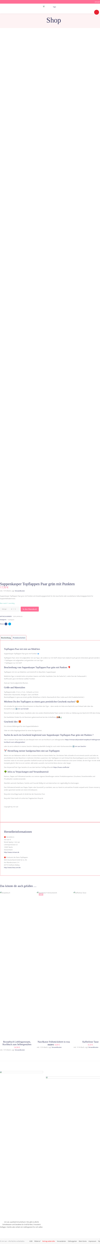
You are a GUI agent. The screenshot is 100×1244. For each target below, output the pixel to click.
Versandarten (61, 1241)
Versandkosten (20, 591)
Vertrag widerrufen (48, 1241)
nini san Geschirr (80, 746)
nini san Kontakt (23, 709)
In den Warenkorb (30, 609)
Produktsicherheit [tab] (19, 638)
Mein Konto (83, 1241)
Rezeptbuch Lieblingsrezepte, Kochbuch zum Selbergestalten (17, 1043)
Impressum (92, 1241)
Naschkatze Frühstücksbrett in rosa (54, 1041)
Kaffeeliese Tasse (90, 1041)
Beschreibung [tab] (6, 638)
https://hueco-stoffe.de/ (61, 767)
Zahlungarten (72, 1241)
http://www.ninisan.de (11, 852)
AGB (30, 1241)
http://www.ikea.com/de (12, 867)
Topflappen (11, 620)
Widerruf (37, 1241)
